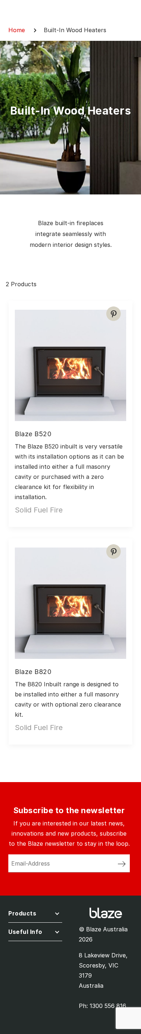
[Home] (106, 912)
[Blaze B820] (70, 600)
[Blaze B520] (70, 362)
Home (16, 30)
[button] (35, 915)
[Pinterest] (113, 313)
